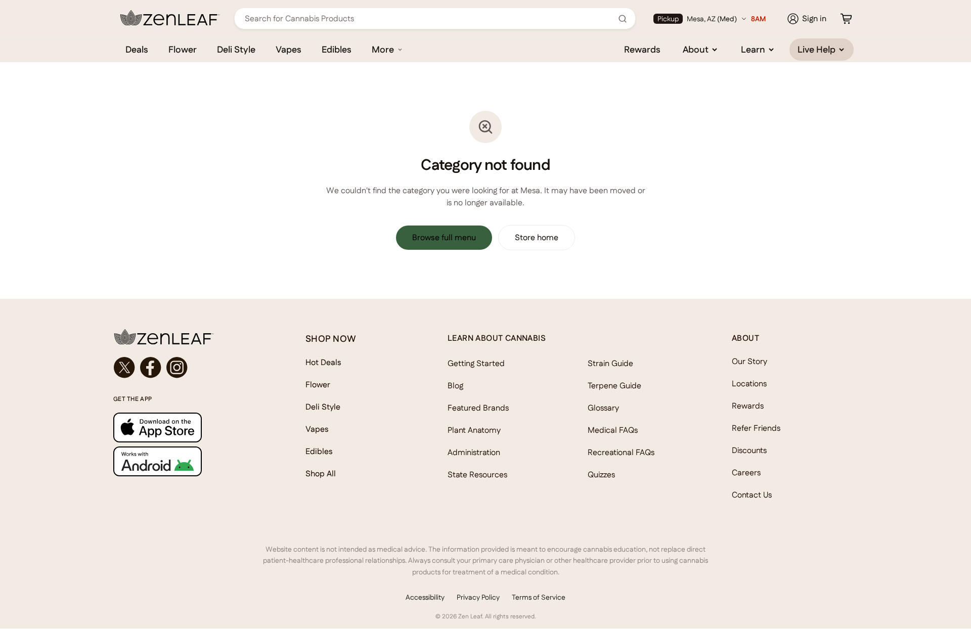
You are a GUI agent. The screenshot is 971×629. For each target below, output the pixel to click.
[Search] (622, 18)
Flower (182, 49)
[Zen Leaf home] (170, 18)
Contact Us (752, 495)
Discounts (749, 450)
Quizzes (601, 474)
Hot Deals (323, 362)
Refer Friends (756, 428)
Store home (536, 237)
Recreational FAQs (621, 452)
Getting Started (476, 363)
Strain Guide (610, 363)
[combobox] (429, 18)
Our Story (749, 361)
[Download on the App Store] (189, 427)
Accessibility (425, 597)
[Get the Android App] (189, 461)
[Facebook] (151, 367)
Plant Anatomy (474, 430)
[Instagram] (177, 367)
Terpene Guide (614, 385)
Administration (474, 452)
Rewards (642, 49)
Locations (749, 383)
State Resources (477, 474)
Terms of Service (538, 597)
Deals (136, 49)
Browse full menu (444, 237)
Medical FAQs (613, 430)
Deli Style (236, 49)
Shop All (320, 473)
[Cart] (846, 18)
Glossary (603, 408)
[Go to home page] (189, 336)
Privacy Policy (478, 597)
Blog (455, 385)
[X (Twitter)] (124, 367)
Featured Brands (478, 408)
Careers (746, 472)
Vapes (288, 49)
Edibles (336, 49)
